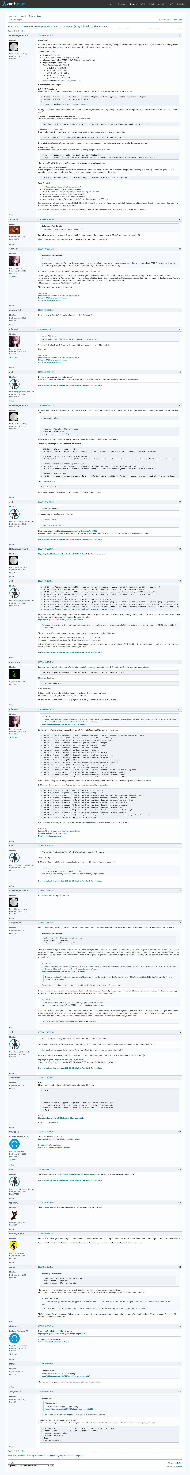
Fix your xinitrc (96, 385)
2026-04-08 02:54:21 (46, 329)
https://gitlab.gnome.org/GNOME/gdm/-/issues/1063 (58, 1139)
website (43, 1145)
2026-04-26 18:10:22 (46, 1203)
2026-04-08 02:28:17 (46, 310)
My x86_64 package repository (49, 300)
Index (9, 16)
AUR (171, 4)
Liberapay (59, 1147)
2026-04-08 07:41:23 (46, 405)
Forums (133, 4)
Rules (16, 16)
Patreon (67, 1147)
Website (14, 277)
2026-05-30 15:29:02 (46, 1391)
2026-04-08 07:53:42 (46, 502)
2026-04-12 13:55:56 (46, 1032)
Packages (122, 4)
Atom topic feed (176, 1463)
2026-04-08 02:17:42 (46, 249)
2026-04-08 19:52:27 (46, 846)
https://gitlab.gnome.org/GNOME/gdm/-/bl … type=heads (61, 1060)
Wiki (143, 4)
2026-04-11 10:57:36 (45, 891)
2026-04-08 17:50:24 (46, 709)
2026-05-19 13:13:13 (46, 1267)
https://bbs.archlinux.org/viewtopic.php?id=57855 (77, 531)
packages (57, 1145)
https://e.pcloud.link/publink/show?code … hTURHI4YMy (61, 554)
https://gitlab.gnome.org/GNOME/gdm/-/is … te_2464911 (60, 619)
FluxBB (179, 1466)
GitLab (151, 4)
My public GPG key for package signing (52, 298)
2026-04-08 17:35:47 (46, 662)
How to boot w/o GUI (60, 385)
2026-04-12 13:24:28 (46, 923)
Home (111, 4)
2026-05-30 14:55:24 (46, 1364)
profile (50, 1145)
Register (32, 16)
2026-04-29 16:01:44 (46, 1234)
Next (23, 31)
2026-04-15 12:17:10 (46, 1169)
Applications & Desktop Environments (38, 26)
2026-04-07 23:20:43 (46, 35)
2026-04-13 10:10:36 (46, 1078)
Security (162, 4)
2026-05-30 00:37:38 (46, 1326)
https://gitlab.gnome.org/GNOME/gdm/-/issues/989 (78, 1174)
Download (181, 4)
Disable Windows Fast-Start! (79, 385)
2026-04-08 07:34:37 (46, 372)
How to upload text (45, 385)
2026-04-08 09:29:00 (46, 549)
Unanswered (177, 20)
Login (39, 16)
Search (23, 16)
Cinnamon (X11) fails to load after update (84, 26)
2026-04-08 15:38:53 (46, 581)
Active (169, 20)
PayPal (51, 1147)
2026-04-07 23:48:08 (46, 219)
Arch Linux (14, 3)
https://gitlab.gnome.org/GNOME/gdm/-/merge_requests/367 (62, 1334)
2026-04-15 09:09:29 (46, 1132)
